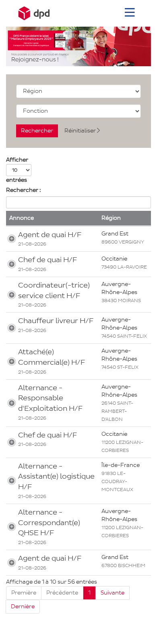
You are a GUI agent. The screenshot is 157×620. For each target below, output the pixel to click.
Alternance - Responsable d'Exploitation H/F (50, 398)
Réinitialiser (80, 130)
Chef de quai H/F (47, 259)
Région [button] (111, 217)
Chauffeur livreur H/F (55, 320)
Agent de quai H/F (49, 234)
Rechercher (37, 130)
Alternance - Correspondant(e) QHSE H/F (49, 522)
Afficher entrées (17, 169)
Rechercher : (23, 190)
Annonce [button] (21, 217)
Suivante (112, 592)
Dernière (23, 606)
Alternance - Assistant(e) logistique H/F (56, 476)
